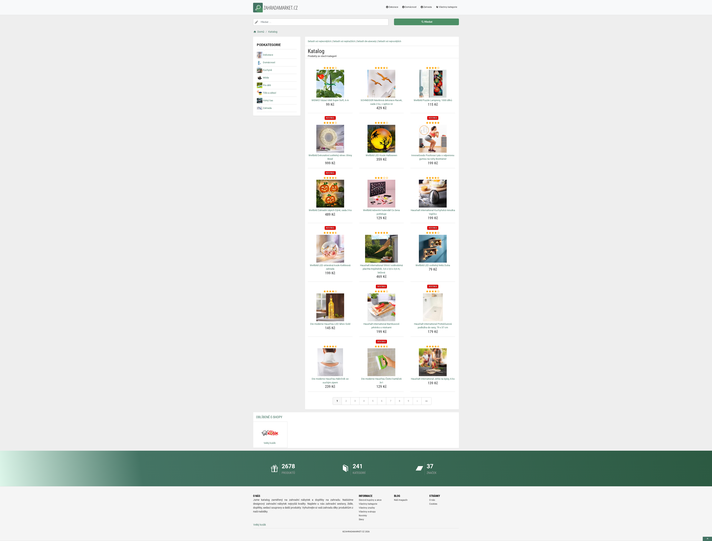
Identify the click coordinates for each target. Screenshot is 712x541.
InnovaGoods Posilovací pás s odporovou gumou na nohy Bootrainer (432, 157)
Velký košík (259, 524)
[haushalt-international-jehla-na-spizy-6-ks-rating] (433, 346)
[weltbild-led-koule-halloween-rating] (381, 123)
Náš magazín (401, 500)
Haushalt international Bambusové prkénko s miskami (381, 326)
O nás (432, 500)
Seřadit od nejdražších (344, 41)
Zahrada (427, 7)
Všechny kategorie (448, 7)
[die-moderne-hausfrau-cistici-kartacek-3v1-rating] (381, 346)
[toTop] (707, 539)
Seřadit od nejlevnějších (319, 41)
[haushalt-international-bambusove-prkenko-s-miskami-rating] (381, 291)
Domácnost (410, 7)
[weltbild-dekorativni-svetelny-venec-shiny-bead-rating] (330, 123)
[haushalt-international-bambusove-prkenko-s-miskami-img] (381, 307)
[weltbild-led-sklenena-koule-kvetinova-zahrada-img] (330, 249)
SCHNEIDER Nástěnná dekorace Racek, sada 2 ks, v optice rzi (381, 102)
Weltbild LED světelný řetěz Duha (433, 265)
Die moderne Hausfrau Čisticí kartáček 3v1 (381, 380)
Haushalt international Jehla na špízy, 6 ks (433, 378)
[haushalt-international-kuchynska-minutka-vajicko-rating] (433, 178)
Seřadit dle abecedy (366, 41)
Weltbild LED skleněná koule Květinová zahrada (330, 267)
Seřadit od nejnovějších (389, 41)
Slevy (361, 519)
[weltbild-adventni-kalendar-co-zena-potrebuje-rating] (381, 178)
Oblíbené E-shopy (269, 417)
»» (426, 400)
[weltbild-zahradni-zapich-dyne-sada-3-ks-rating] (330, 178)
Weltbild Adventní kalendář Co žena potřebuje (381, 212)
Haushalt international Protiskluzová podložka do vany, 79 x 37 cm (433, 326)
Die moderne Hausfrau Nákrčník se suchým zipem (330, 380)
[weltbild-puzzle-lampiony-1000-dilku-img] (433, 84)
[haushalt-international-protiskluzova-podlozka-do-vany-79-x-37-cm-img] (433, 307)
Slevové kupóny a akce (370, 500)
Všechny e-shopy (367, 511)
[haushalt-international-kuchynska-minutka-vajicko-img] (433, 194)
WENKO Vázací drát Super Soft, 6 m (330, 100)
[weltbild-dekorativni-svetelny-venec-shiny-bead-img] (330, 139)
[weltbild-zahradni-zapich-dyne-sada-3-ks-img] (330, 194)
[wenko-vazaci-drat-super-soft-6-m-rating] (330, 68)
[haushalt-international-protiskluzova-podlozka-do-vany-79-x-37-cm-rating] (433, 291)
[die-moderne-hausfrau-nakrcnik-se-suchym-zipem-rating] (330, 346)
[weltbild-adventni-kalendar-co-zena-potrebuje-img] (381, 194)
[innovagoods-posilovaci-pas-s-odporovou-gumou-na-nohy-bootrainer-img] (433, 139)
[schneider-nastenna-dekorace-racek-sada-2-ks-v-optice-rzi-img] (381, 84)
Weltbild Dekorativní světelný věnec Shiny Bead (330, 157)
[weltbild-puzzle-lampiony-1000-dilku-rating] (433, 68)
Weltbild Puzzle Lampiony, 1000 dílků (433, 100)
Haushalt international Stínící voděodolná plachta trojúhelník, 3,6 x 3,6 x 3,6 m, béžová (381, 269)
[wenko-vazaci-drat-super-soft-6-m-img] (330, 84)
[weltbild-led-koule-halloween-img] (381, 139)
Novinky (363, 515)
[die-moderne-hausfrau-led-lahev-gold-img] (330, 307)
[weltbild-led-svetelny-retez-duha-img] (433, 249)
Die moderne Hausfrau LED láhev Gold (330, 324)
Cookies (433, 504)
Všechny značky (367, 508)
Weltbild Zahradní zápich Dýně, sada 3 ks (330, 210)
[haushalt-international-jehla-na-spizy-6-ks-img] (433, 362)
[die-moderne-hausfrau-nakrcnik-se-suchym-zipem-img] (330, 362)
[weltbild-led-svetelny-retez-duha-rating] (433, 233)
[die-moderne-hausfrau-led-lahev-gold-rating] (330, 291)
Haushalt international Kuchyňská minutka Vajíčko (433, 212)
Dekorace (393, 7)
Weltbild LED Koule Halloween (381, 155)
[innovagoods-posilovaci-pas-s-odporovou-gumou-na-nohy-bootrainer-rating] (433, 123)
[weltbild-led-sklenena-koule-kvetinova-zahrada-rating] (330, 233)
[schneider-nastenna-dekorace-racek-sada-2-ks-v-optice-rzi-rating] (381, 68)
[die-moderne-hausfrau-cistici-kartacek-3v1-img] (381, 362)
